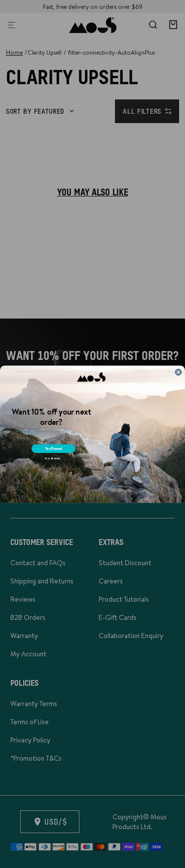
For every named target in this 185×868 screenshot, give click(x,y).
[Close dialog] (178, 372)
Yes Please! (53, 448)
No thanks (53, 457)
